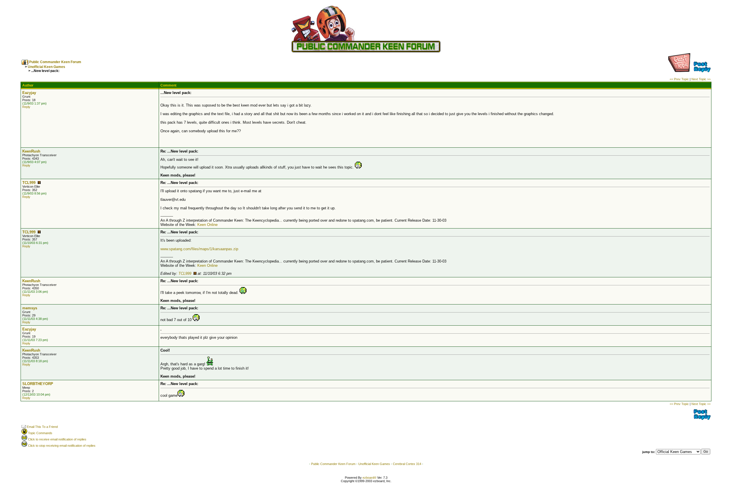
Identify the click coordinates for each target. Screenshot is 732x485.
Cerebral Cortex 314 (407, 464)
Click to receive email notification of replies (56, 439)
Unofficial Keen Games (46, 67)
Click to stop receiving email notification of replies (61, 445)
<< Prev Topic (679, 79)
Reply (26, 107)
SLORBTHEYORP (37, 384)
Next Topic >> (701, 79)
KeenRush (31, 151)
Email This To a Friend (42, 426)
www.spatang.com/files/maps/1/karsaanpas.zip (199, 249)
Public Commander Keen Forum (55, 62)
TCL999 (28, 183)
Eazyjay (29, 93)
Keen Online (207, 225)
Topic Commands (39, 433)
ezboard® (369, 477)
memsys (29, 308)
